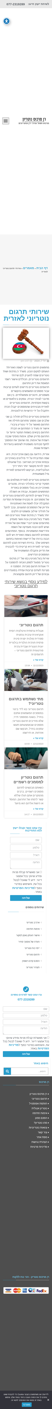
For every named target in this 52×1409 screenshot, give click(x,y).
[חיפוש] (7, 1071)
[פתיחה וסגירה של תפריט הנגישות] (6, 21)
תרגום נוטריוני (31, 625)
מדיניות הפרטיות (23, 888)
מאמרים (28, 268)
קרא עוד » (38, 660)
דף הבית (42, 268)
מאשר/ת (26, 1404)
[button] (5, 120)
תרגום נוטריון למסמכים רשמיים (28, 779)
